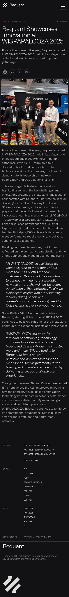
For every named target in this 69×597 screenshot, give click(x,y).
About (27, 495)
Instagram (29, 517)
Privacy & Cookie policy (38, 537)
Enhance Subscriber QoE (37, 445)
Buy (26, 469)
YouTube (28, 521)
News (26, 478)
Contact (28, 500)
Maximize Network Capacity (39, 450)
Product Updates (33, 482)
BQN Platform (31, 460)
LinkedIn (28, 508)
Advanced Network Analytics (39, 454)
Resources (29, 487)
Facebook (28, 513)
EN (48, 4)
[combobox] (51, 5)
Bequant (13, 546)
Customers (29, 473)
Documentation (10, 537)
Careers (28, 491)
